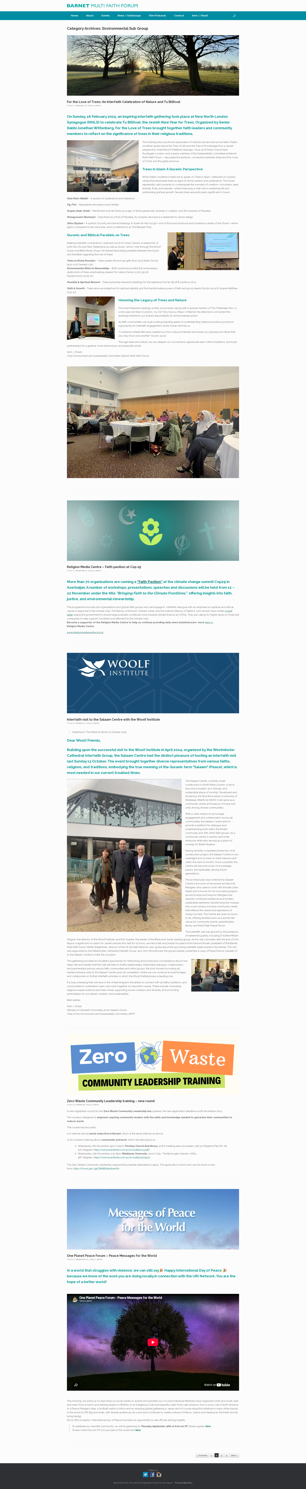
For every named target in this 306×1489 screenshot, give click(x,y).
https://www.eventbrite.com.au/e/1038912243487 (122, 1149)
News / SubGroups (129, 15)
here (207, 622)
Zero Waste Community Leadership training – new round (111, 1101)
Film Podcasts (157, 15)
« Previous (202, 1455)
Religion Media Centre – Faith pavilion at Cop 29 (104, 567)
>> (211, 622)
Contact (179, 15)
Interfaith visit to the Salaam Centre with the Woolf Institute (113, 719)
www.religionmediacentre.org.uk (85, 632)
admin (98, 105)
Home (74, 15)
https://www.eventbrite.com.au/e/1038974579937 (122, 1157)
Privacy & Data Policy (183, 1483)
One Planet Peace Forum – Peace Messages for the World (112, 1256)
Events (106, 15)
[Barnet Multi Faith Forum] (102, 5)
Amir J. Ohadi (200, 15)
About (90, 15)
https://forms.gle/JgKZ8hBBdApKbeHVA (96, 1168)
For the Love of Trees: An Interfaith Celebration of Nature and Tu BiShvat (123, 102)
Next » (234, 1455)
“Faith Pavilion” (149, 582)
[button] (234, 15)
